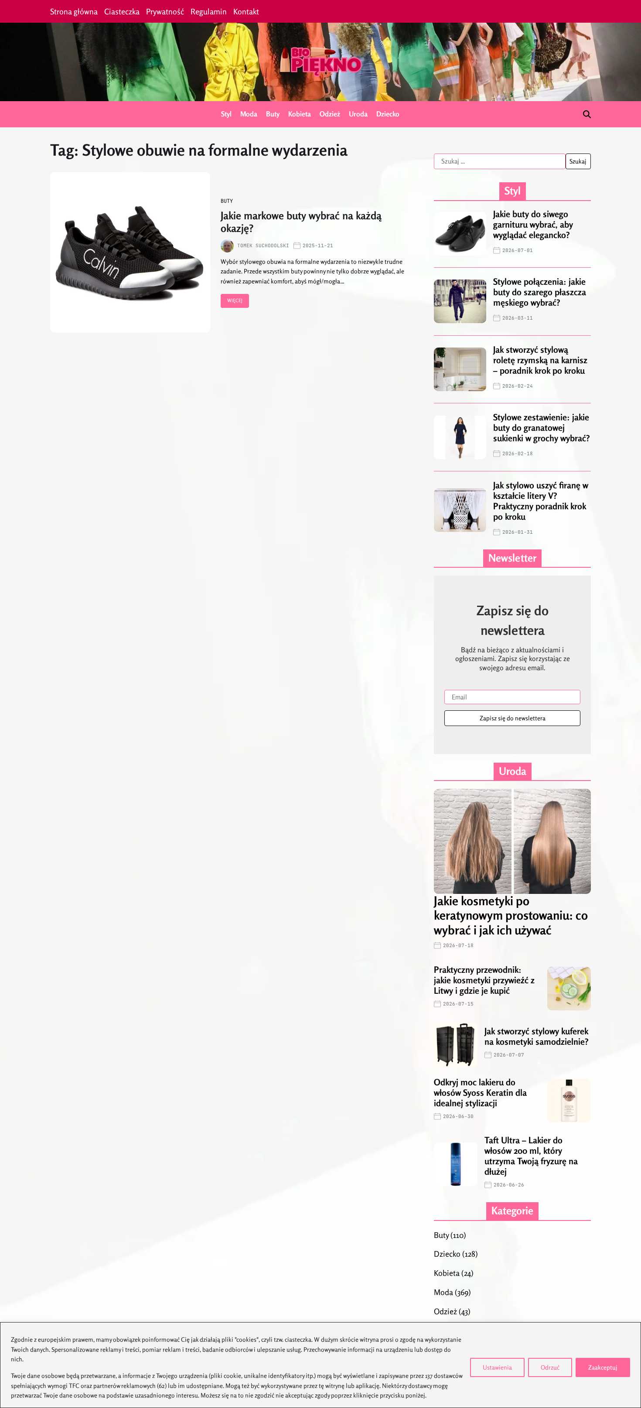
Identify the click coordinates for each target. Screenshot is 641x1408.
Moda (248, 113)
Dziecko (387, 113)
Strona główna (74, 11)
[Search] (587, 114)
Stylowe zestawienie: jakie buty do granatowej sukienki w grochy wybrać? (541, 427)
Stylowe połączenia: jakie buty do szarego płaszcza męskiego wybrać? (539, 292)
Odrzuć (550, 1367)
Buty (273, 113)
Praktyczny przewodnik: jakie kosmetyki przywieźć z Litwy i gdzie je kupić (484, 980)
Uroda (358, 113)
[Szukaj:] (500, 161)
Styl (226, 113)
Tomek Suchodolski (263, 245)
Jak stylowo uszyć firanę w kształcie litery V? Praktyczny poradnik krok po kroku (540, 501)
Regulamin (209, 11)
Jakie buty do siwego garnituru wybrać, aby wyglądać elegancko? (533, 224)
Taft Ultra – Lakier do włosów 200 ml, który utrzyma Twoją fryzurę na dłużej (531, 1156)
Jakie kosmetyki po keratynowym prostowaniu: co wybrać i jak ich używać (511, 915)
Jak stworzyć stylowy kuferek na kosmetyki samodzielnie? (536, 1036)
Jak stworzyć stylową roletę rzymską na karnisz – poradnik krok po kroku (540, 360)
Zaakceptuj (602, 1367)
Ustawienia (497, 1367)
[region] (320, 1365)
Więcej (234, 300)
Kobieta (299, 113)
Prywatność (165, 11)
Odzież (330, 113)
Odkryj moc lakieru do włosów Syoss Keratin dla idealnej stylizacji (480, 1092)
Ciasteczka (122, 11)
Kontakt (246, 11)
